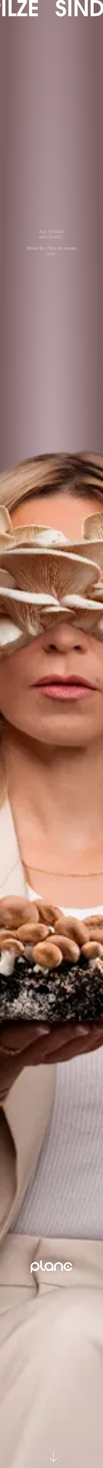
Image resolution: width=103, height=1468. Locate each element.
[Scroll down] (52, 1455)
